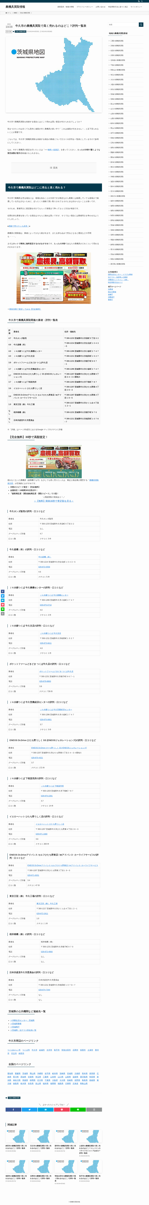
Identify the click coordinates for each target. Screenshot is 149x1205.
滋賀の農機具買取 (117, 181)
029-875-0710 (46, 605)
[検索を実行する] (141, 24)
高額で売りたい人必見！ (19, 226)
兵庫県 (68, 1084)
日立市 (14, 1053)
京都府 (77, 1073)
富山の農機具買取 (117, 104)
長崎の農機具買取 (117, 230)
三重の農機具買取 (117, 41)
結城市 (42, 1050)
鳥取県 (85, 1080)
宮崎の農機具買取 (117, 99)
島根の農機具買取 (117, 138)
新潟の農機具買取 (117, 162)
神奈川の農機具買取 (117, 196)
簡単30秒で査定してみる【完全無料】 (25, 309)
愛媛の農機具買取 (117, 152)
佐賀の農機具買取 (117, 50)
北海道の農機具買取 (117, 60)
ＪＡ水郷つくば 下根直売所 (52, 786)
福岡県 (53, 1084)
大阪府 (55, 1080)
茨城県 (25, 1073)
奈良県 (31, 1084)
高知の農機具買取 (117, 254)
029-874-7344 (44, 990)
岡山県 (32, 1073)
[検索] (141, 1)
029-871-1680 (41, 834)
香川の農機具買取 (117, 249)
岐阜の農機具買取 (117, 123)
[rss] (138, 1)
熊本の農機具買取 (117, 186)
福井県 (45, 1084)
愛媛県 (17, 1073)
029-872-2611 (42, 914)
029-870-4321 (37, 758)
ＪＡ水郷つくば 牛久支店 (50, 633)
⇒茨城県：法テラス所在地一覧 (23, 1030)
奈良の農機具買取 (117, 89)
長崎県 (70, 1080)
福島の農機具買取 (117, 210)
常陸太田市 (66, 1050)
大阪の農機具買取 (117, 84)
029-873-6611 (46, 643)
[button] (13, 1110)
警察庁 (110, 300)
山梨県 (68, 1077)
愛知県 (10, 1073)
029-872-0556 (44, 567)
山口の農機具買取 (117, 109)
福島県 (60, 1084)
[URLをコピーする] (94, 1110)
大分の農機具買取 (117, 79)
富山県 (38, 1084)
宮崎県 (62, 1073)
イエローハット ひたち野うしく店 (50, 824)
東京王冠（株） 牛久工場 (47, 904)
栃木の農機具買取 (117, 172)
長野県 (77, 1080)
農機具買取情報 (15, 6)
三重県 (45, 1077)
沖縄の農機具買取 (117, 177)
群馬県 (92, 1073)
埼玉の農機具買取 (117, 75)
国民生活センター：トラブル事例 (120, 274)
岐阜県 (55, 1073)
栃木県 (23, 1084)
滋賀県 (75, 1077)
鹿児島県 (84, 1077)
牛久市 (34, 1050)
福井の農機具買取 (117, 201)
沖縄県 (40, 1073)
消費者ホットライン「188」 (118, 280)
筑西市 (83, 1050)
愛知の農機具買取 (117, 157)
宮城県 (70, 1073)
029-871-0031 (33, 875)
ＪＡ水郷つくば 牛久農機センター (54, 595)
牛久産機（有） (44, 557)
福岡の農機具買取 (117, 206)
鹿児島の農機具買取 (117, 264)
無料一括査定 (53, 150)
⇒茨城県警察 (15, 1024)
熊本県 (85, 1073)
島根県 (92, 1080)
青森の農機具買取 (117, 240)
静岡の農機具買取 (117, 245)
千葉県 (47, 1080)
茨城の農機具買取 (20, 31)
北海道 (75, 1084)
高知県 (23, 1077)
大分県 (62, 1080)
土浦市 (90, 1050)
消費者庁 (111, 297)
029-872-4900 (47, 952)
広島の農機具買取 (117, 143)
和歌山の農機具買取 (117, 70)
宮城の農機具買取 (117, 94)
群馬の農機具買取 (117, 220)
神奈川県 (16, 1080)
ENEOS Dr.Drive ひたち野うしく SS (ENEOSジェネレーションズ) (59, 748)
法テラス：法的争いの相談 (118, 277)
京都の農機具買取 (117, 46)
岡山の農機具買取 (117, 128)
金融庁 (110, 294)
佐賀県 (31, 1077)
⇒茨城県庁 (15, 1027)
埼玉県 (38, 1077)
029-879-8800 (45, 681)
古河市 (49, 1050)
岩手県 (47, 1073)
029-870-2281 (47, 796)
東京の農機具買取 (117, 167)
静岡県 (32, 1080)
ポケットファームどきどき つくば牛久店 (56, 671)
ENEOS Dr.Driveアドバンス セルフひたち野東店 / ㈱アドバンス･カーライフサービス (62, 865)
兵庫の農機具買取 (117, 55)
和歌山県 (84, 1084)
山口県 (60, 1077)
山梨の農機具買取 (117, 118)
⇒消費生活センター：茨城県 (22, 1020)
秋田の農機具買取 (117, 215)
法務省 (110, 289)
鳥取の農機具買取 (117, 259)
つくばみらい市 (13, 1050)
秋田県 (92, 1077)
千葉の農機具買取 (117, 65)
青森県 (25, 1080)
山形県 (53, 1077)
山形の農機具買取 (117, 114)
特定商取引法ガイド (115, 282)
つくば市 (26, 1050)
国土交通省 (112, 292)
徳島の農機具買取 (117, 147)
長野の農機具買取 (117, 235)
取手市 (57, 1050)
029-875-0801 (46, 720)
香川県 (16, 1077)
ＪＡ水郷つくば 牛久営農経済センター (56, 710)
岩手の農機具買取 (117, 133)
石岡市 (75, 1050)
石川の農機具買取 (117, 191)
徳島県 (16, 1084)
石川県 (40, 1080)
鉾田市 (21, 1053)
